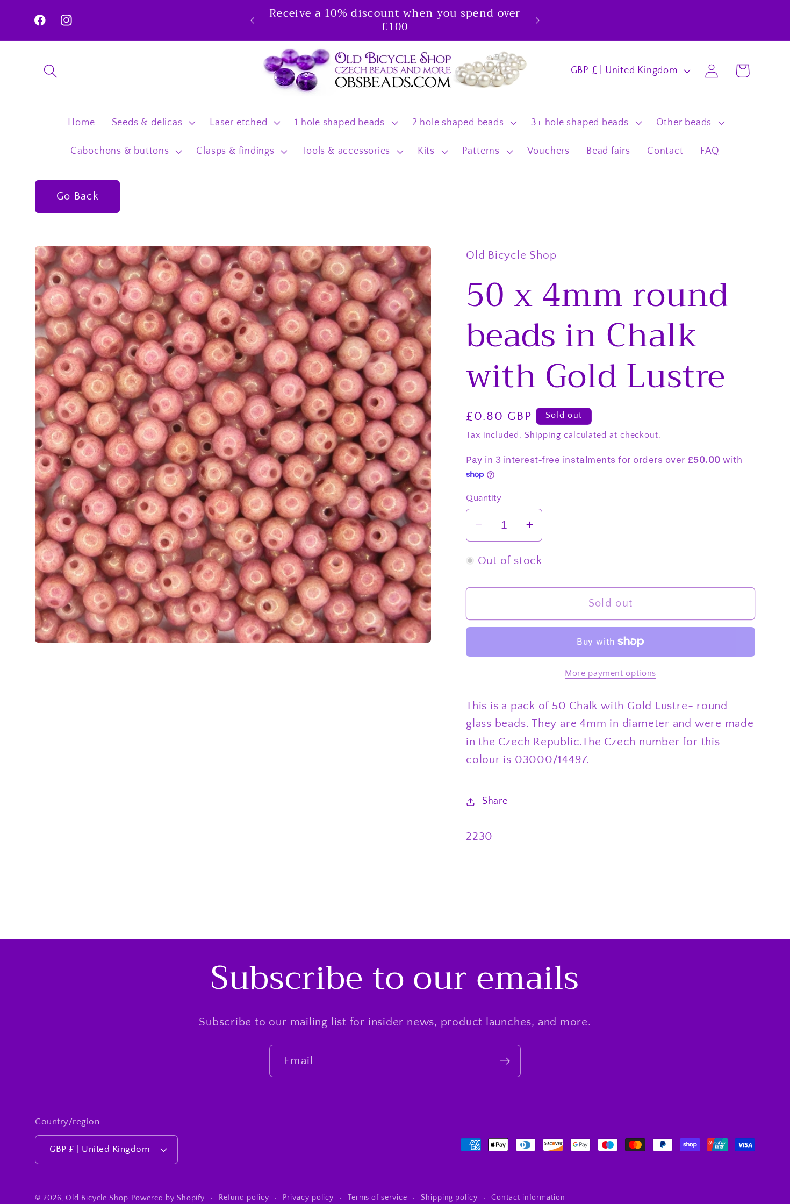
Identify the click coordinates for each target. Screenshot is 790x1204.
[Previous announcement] (252, 20)
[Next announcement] (538, 20)
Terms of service (377, 1197)
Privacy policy (308, 1197)
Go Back (77, 196)
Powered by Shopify (168, 1197)
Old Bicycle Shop (97, 1197)
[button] (50, 70)
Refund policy (244, 1197)
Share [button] (495, 801)
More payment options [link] (610, 673)
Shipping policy (449, 1197)
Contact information (528, 1197)
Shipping (543, 435)
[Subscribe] (505, 1061)
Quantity (483, 497)
